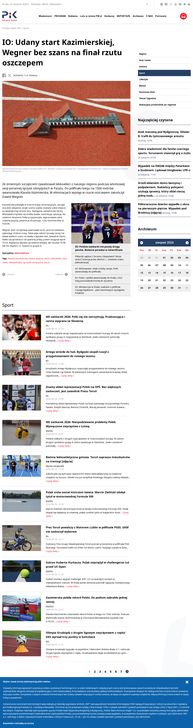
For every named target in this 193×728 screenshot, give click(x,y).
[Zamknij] (187, 682)
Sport (26, 28)
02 (172, 257)
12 (141, 272)
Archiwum (138, 16)
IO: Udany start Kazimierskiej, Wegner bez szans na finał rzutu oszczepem (62, 52)
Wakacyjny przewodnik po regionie (157, 104)
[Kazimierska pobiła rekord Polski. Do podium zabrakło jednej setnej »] (21, 609)
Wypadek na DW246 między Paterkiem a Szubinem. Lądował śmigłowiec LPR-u (164, 170)
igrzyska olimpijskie (33, 262)
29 (141, 257)
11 (187, 265)
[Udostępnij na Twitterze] (10, 75)
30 (149, 257)
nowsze (59, 274)
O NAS (149, 16)
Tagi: (5, 258)
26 (141, 288)
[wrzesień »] (187, 242)
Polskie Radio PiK (11, 28)
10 (179, 265)
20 (149, 280)
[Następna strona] (127, 671)
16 (172, 272)
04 (187, 257)
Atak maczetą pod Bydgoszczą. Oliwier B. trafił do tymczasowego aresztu (164, 136)
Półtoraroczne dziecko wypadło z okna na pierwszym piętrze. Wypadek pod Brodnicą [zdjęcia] (163, 208)
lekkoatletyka (22, 253)
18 (187, 272)
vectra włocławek (52, 258)
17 (179, 272)
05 (141, 265)
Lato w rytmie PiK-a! (91, 16)
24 (179, 280)
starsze (10, 274)
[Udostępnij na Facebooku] (5, 75)
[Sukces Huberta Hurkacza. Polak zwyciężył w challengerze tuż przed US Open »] (21, 574)
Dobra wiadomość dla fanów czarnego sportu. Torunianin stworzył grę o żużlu (164, 153)
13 (149, 272)
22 (164, 280)
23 (172, 280)
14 (156, 272)
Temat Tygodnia (147, 98)
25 (187, 280)
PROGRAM (60, 16)
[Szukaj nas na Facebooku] (166, 4)
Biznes (142, 85)
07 (156, 265)
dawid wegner (36, 258)
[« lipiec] (141, 242)
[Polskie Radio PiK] (9, 16)
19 (141, 280)
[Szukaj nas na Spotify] (180, 4)
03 (179, 257)
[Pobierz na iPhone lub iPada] (189, 4)
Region (142, 53)
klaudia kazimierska (18, 258)
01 (164, 257)
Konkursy (109, 16)
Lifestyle (143, 79)
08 (164, 265)
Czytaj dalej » (64, 340)
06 (149, 265)
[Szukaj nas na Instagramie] (161, 4)
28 (156, 288)
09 (172, 265)
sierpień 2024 (164, 242)
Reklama (73, 16)
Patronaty (160, 16)
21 (156, 280)
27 (149, 288)
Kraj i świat (145, 60)
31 (156, 257)
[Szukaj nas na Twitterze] (170, 4)
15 (164, 272)
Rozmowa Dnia (147, 92)
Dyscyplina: (8, 253)
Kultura (143, 66)
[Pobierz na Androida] (185, 4)
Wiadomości (45, 16)
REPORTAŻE (123, 16)
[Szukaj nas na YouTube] (175, 4)
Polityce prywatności (12, 697)
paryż (47, 262)
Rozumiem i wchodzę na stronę (18, 723)
